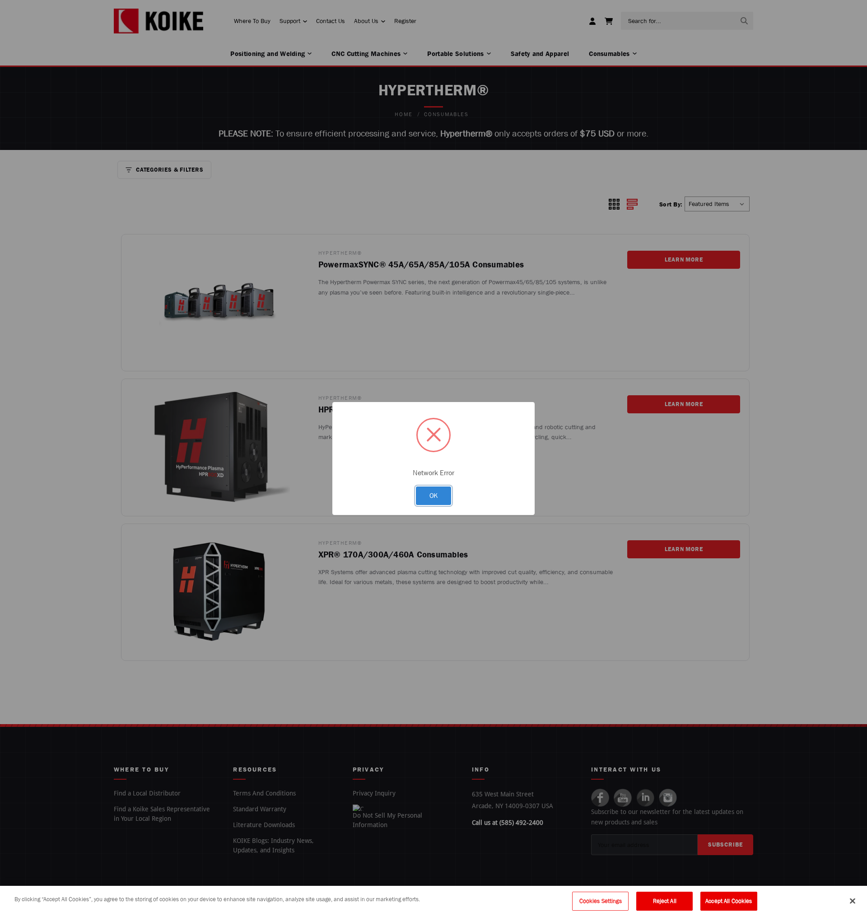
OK (433, 495)
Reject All (664, 901)
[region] (433, 901)
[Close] (852, 901)
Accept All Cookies (728, 901)
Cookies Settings (600, 901)
